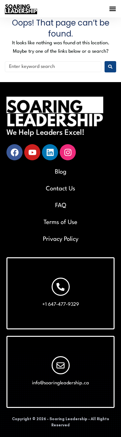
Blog (60, 172)
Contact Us (60, 189)
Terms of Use (60, 222)
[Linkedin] (50, 152)
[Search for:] (53, 66)
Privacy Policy (60, 239)
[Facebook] (14, 152)
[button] (112, 9)
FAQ (60, 205)
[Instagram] (68, 152)
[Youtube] (32, 152)
